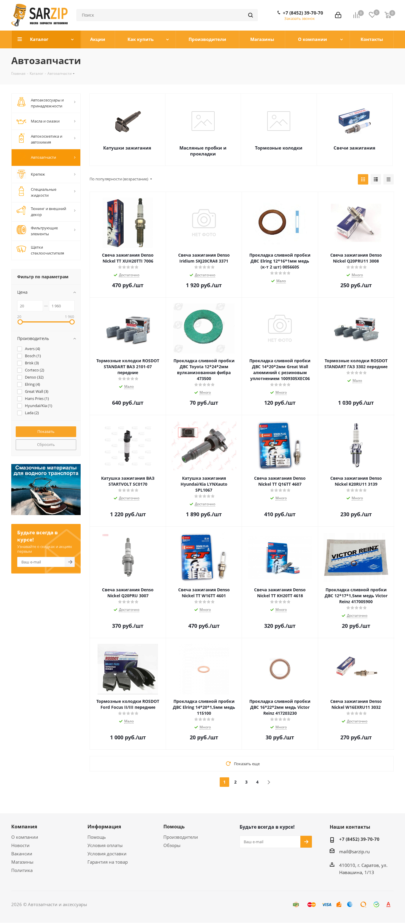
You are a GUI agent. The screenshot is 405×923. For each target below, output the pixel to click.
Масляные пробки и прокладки (203, 151)
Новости (20, 845)
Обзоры (172, 845)
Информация (104, 826)
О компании (24, 837)
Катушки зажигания (127, 148)
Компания (24, 826)
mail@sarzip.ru (354, 851)
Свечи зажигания (354, 148)
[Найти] (250, 15)
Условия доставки (107, 854)
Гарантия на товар (107, 862)
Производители (180, 837)
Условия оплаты (105, 845)
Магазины (22, 862)
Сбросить (46, 444)
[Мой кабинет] (338, 15)
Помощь (96, 837)
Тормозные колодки (278, 148)
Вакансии (21, 854)
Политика (22, 870)
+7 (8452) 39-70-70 (303, 12)
